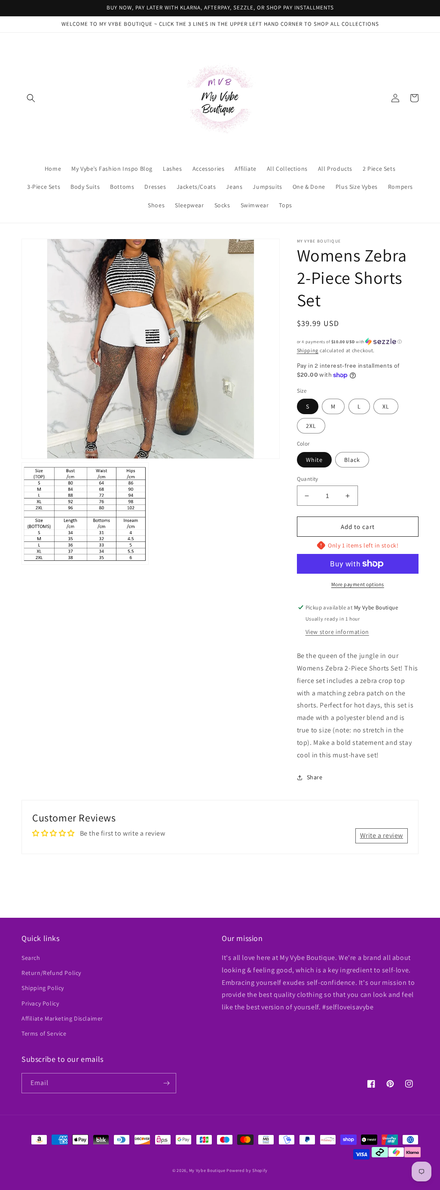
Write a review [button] (381, 835)
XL (385, 406)
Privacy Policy (40, 1003)
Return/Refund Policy (51, 973)
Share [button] (315, 777)
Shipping (308, 350)
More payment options (357, 584)
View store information (337, 632)
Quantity (307, 479)
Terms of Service (44, 1033)
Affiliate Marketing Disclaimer (62, 1018)
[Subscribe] (166, 1083)
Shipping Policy (42, 988)
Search (30, 958)
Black (352, 460)
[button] (30, 98)
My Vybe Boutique (207, 1170)
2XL (311, 426)
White (314, 460)
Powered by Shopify (247, 1170)
